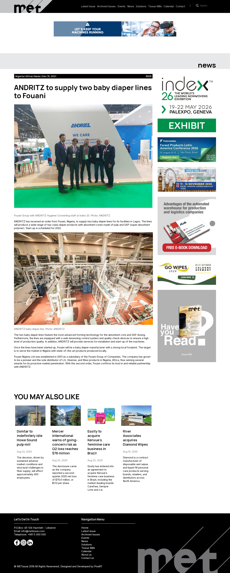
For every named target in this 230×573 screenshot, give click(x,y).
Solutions (141, 6)
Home (84, 527)
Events (121, 6)
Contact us (87, 558)
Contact (180, 6)
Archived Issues (106, 6)
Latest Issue (88, 6)
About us (86, 554)
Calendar (169, 6)
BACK (149, 76)
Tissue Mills (155, 6)
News (130, 6)
